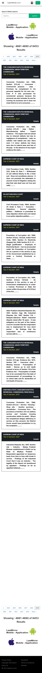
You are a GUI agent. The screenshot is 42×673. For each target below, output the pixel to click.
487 (25, 56)
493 (21, 60)
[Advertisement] (21, 495)
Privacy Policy (6, 660)
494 (27, 60)
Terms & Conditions (27, 663)
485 (14, 56)
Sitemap (24, 665)
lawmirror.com (12, 668)
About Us (5, 665)
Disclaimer (24, 660)
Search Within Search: (10, 12)
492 (15, 60)
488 (31, 56)
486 (20, 56)
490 (4, 60)
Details (36, 76)
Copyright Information (9, 663)
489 (37, 56)
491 (10, 60)
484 (8, 56)
